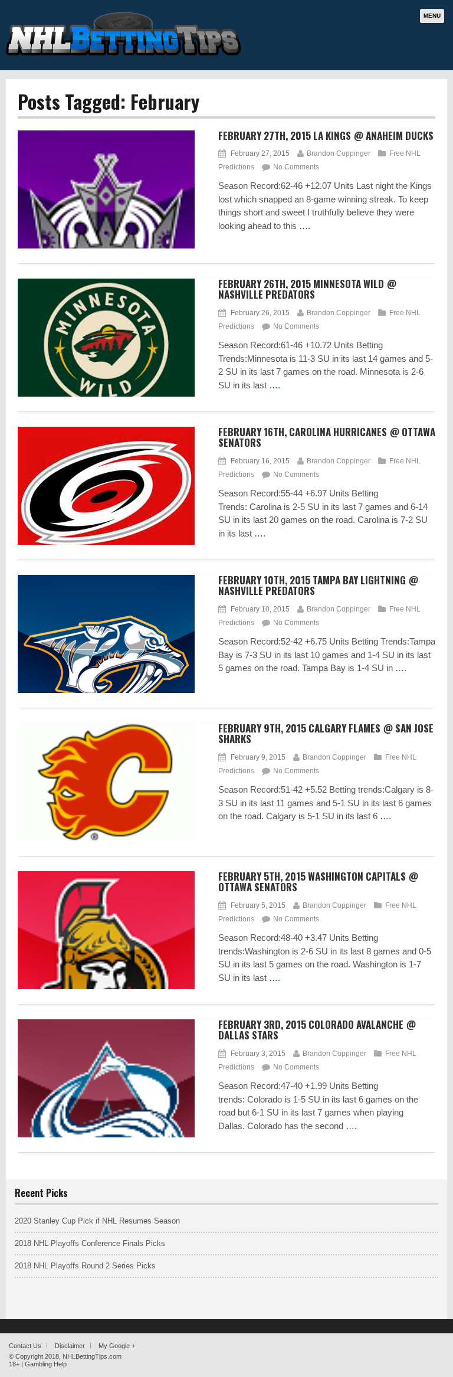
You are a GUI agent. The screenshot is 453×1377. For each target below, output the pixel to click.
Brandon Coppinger (338, 153)
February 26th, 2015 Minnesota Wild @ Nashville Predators (307, 289)
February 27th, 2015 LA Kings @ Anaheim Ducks (326, 135)
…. (304, 226)
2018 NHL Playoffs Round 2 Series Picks (85, 1265)
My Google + (117, 1345)
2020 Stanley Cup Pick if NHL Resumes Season (97, 1220)
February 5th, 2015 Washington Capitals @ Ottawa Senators (318, 882)
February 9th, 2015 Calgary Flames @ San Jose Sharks (326, 734)
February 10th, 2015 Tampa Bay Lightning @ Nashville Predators (318, 585)
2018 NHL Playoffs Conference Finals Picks (90, 1243)
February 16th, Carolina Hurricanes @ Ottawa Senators (326, 437)
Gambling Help (46, 1364)
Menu (432, 15)
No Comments (296, 167)
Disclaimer (70, 1345)
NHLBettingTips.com (92, 1356)
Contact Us (25, 1345)
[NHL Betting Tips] (124, 54)
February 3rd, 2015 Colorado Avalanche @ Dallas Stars (317, 1030)
